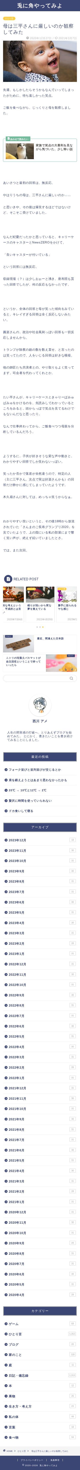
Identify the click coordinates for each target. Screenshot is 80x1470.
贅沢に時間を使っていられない (30, 800)
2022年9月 (41, 995)
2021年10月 (41, 1109)
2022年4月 (41, 1047)
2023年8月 (41, 881)
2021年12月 (41, 1088)
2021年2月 (41, 1191)
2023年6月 (41, 902)
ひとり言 (9, 18)
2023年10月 (41, 861)
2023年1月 (41, 953)
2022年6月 (41, 1026)
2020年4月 (41, 1295)
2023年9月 (41, 871)
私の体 (41, 1417)
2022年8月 (41, 1005)
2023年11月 (41, 850)
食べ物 (41, 1437)
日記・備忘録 (42, 1375)
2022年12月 (41, 964)
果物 (41, 1396)
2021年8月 (41, 1129)
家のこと (41, 1354)
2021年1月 (41, 1202)
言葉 (41, 1427)
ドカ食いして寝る (21, 811)
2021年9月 (41, 1119)
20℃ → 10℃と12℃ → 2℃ (28, 790)
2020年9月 (41, 1243)
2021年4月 (41, 1171)
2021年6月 (41, 1150)
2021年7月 (41, 1140)
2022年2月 (41, 1067)
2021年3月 (41, 1181)
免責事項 (54, 1460)
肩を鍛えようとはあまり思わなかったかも (38, 780)
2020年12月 (41, 1212)
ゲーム (41, 1324)
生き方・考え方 (41, 1406)
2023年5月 (41, 912)
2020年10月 (41, 1233)
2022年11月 (41, 974)
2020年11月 (41, 1222)
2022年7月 (41, 1016)
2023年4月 (41, 923)
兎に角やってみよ (40, 5)
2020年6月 (41, 1274)
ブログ (41, 1344)
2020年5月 (41, 1284)
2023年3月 (41, 933)
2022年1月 (41, 1078)
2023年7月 (41, 892)
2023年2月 (41, 943)
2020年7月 (41, 1264)
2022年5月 (41, 1036)
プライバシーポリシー (32, 1460)
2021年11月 (41, 1098)
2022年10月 (41, 985)
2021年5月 (41, 1160)
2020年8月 (41, 1253)
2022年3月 (41, 1057)
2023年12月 (41, 840)
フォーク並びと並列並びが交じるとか (35, 769)
